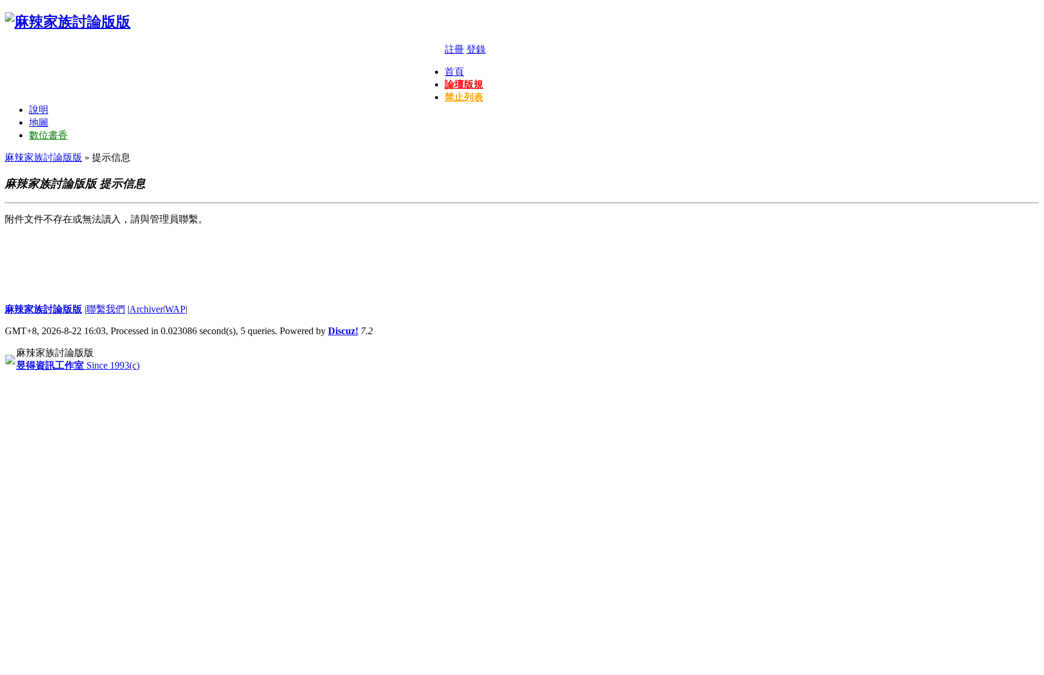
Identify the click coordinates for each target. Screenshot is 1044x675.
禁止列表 (464, 97)
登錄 (476, 49)
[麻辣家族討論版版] (67, 22)
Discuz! (343, 331)
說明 (38, 110)
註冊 (454, 49)
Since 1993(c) (78, 365)
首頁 (454, 71)
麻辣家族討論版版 (43, 157)
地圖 (38, 122)
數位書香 (48, 135)
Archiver (146, 309)
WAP (175, 309)
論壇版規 (464, 84)
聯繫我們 (105, 309)
